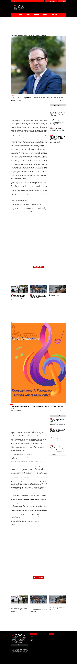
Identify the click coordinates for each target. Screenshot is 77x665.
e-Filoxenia (30, 657)
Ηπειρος (12, 95)
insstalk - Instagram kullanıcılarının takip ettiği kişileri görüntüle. (36, 664)
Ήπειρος (15, 35)
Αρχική (12, 35)
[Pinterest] (63, 100)
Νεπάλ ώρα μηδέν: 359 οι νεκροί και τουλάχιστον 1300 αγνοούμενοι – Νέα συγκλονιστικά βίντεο (57, 120)
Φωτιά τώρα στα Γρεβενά (55, 128)
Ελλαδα (51, 127)
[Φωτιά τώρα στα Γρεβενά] (57, 289)
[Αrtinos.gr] (19, 8)
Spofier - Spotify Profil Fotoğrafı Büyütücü (18, 664)
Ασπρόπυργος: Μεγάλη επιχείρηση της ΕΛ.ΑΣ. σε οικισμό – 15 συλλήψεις (57, 110)
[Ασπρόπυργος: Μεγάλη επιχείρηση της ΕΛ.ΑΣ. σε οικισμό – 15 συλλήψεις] (19, 289)
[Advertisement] (38, 24)
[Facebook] (12, 1)
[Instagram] (14, 1)
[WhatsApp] (65, 100)
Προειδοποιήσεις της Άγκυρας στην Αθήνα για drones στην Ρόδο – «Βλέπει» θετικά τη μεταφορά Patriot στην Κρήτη (57, 138)
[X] (16, 1)
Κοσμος (51, 135)
